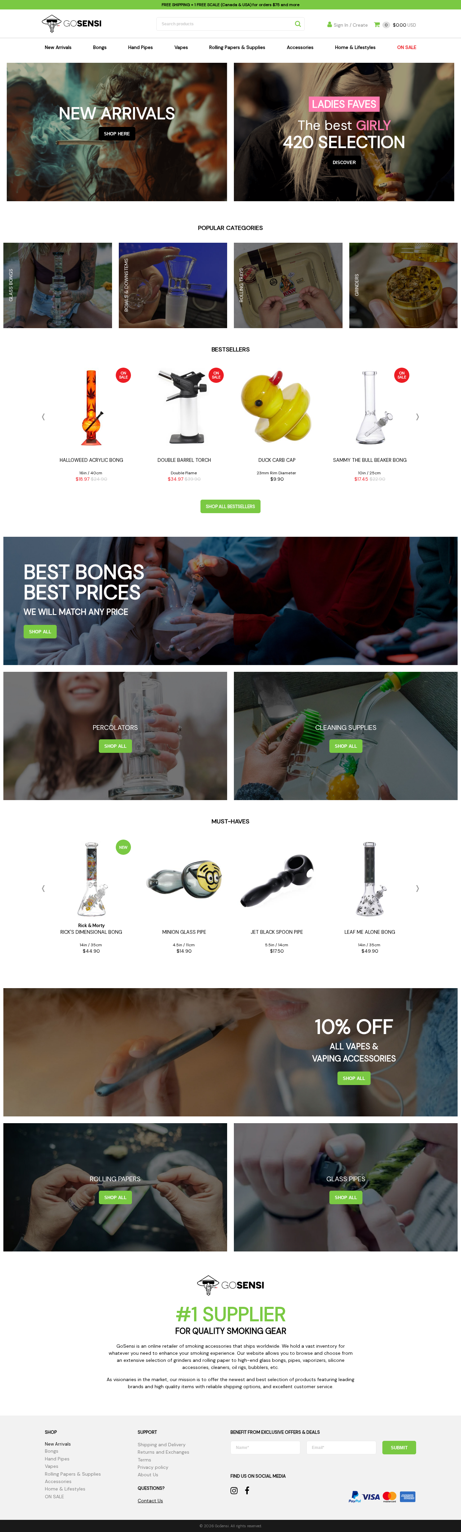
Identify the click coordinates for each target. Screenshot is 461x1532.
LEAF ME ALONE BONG (370, 932)
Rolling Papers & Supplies (237, 47)
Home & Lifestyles (355, 47)
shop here (117, 133)
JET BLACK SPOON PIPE (277, 932)
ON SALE (406, 47)
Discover (344, 162)
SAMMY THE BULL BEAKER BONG (370, 460)
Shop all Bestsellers (230, 506)
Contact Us (150, 1501)
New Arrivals (58, 47)
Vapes (181, 47)
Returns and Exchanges (163, 1452)
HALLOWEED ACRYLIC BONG (91, 460)
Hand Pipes (140, 47)
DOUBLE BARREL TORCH (184, 460)
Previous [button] (45, 417)
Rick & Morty (91, 925)
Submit (399, 1447)
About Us (148, 1475)
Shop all (40, 631)
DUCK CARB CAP (277, 460)
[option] (91, 426)
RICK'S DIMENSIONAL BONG (91, 932)
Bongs (100, 47)
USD (400, 25)
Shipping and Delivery (162, 1445)
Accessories (300, 47)
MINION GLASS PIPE (184, 932)
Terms (144, 1460)
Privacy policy (153, 1467)
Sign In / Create (351, 25)
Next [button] (416, 417)
